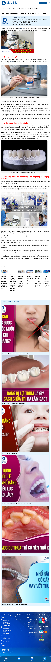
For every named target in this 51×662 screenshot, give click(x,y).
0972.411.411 (6, 641)
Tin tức (8, 8)
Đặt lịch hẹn (6, 660)
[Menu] (49, 3)
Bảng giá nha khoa (19, 616)
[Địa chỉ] (44, 658)
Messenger (19, 660)
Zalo (32, 660)
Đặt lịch (16, 619)
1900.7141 (9, 635)
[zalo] (32, 658)
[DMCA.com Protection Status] (41, 639)
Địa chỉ (44, 660)
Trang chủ (3, 8)
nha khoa (12, 61)
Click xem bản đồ (7, 625)
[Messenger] (19, 658)
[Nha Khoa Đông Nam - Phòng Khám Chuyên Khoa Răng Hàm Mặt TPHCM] (10, 3)
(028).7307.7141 (6, 638)
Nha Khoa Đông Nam (18, 18)
